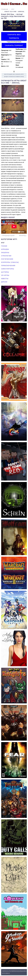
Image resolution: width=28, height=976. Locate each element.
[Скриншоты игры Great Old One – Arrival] (12, 91)
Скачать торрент (14, 45)
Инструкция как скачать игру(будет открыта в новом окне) (14, 75)
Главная (4, 9)
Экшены (5, 252)
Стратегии (6, 256)
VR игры (5, 275)
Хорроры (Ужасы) (10, 262)
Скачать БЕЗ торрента (14, 36)
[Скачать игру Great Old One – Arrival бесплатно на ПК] (14, 25)
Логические (7, 259)
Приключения (8, 265)
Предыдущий (8, 235)
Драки (4, 282)
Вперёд (22, 235)
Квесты (4, 278)
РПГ (12, 9)
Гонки (4, 246)
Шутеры (5, 272)
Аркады (5, 249)
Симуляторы (7, 269)
